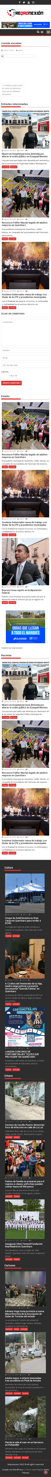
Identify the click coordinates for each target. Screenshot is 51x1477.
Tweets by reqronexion (11, 647)
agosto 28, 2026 (10, 150)
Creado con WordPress (12, 1469)
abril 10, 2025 (12, 1308)
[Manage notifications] (46, 1472)
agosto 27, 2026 (13, 914)
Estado (5, 239)
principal (6, 167)
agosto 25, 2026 (13, 1240)
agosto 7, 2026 (12, 980)
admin (20, 50)
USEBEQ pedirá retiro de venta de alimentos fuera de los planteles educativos (12, 89)
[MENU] (48, 32)
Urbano (16, 1137)
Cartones (9, 1329)
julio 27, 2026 (12, 1048)
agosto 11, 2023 (13, 1439)
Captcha (4, 371)
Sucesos (13, 167)
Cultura (8, 936)
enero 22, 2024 (12, 1375)
